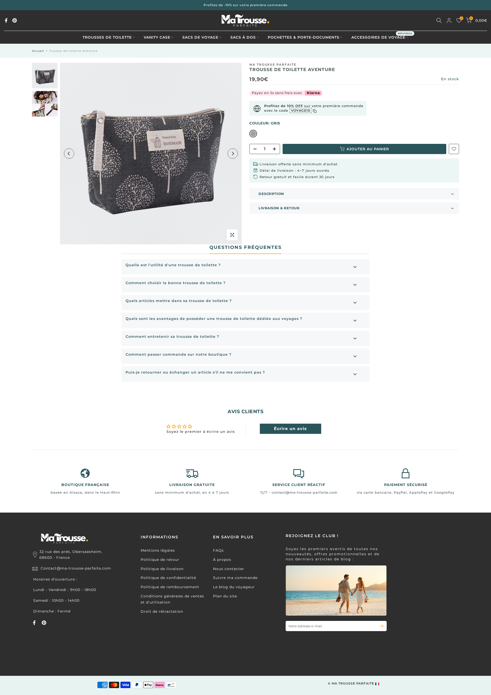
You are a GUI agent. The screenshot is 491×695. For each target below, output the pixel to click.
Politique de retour (160, 559)
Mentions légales (158, 550)
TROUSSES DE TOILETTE (107, 37)
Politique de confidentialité (168, 577)
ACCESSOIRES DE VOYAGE (381, 37)
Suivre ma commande (235, 577)
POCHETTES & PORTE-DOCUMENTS (303, 37)
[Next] (233, 153)
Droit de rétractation (162, 611)
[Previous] (69, 153)
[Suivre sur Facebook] (6, 20)
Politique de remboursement (170, 587)
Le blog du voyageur (234, 587)
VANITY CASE (157, 37)
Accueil (38, 51)
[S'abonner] (379, 626)
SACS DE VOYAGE (200, 37)
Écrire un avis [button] (290, 428)
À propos (222, 559)
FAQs (218, 550)
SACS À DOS (243, 37)
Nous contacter (228, 568)
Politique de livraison (162, 568)
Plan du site (225, 596)
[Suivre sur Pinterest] (14, 20)
